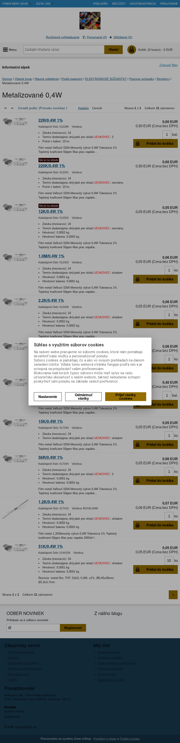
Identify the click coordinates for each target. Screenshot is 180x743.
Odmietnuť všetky (83, 396)
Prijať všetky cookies (125, 396)
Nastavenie (47, 396)
